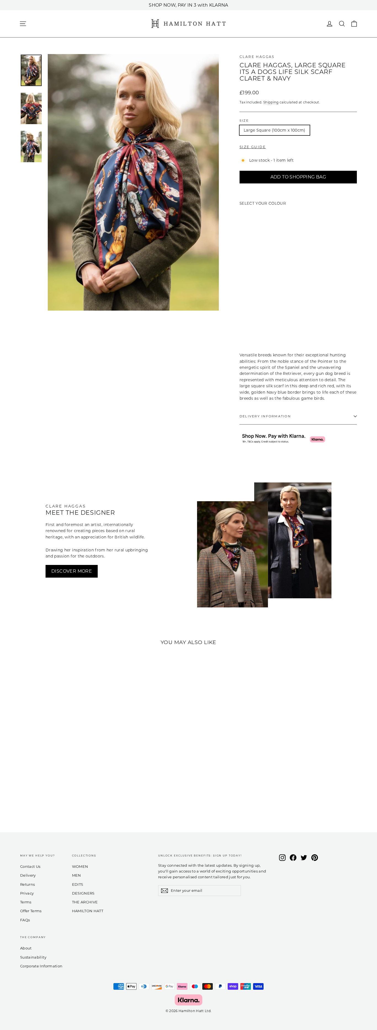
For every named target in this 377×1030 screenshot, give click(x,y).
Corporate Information (41, 966)
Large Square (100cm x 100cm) (275, 130)
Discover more (71, 571)
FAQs (25, 920)
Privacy (27, 893)
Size (244, 120)
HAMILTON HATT (87, 911)
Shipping (271, 102)
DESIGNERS (83, 893)
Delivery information (265, 416)
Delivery (28, 875)
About (26, 948)
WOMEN (80, 866)
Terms (25, 902)
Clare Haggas (257, 57)
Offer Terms (31, 911)
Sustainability (33, 957)
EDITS (77, 884)
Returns (27, 884)
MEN (76, 875)
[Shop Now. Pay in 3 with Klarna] (188, 999)
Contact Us (30, 866)
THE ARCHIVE (85, 902)
